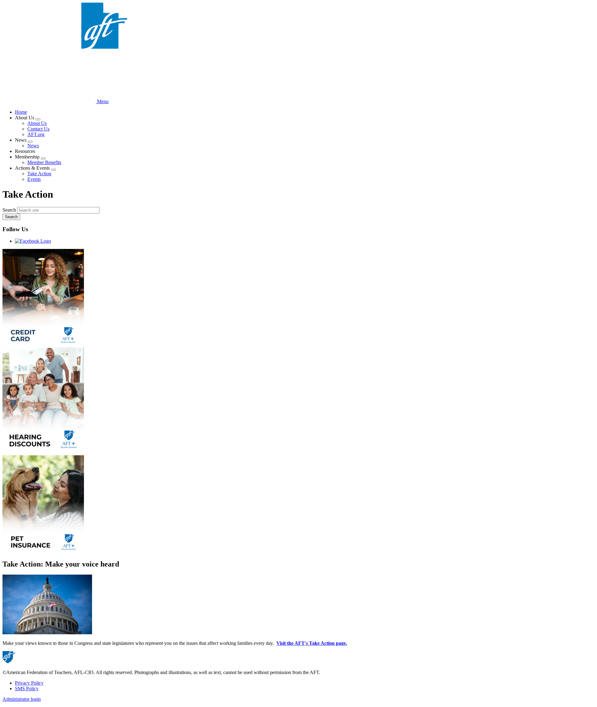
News (33, 145)
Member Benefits (44, 162)
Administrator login (21, 699)
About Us (37, 123)
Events (34, 179)
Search (9, 210)
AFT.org (35, 134)
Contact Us (38, 128)
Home (21, 112)
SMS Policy (27, 688)
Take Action (39, 173)
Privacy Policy (29, 683)
